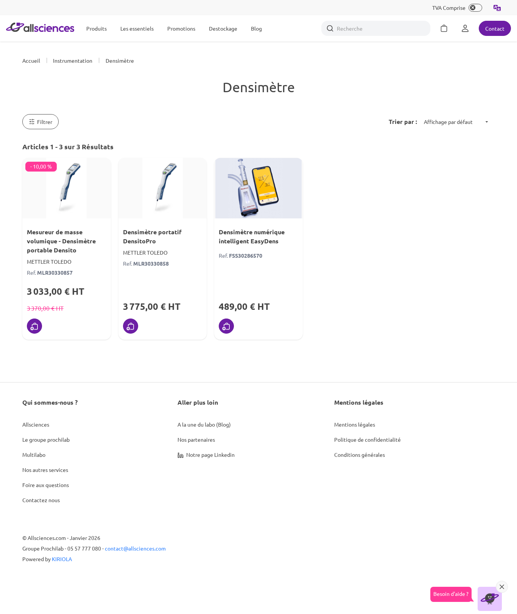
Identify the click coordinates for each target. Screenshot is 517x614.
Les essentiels (137, 28)
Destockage (223, 28)
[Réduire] (502, 587)
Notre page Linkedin (210, 454)
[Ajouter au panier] (34, 326)
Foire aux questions (45, 484)
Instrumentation (72, 60)
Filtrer (44, 121)
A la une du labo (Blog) (204, 424)
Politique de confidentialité (367, 439)
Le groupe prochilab (46, 439)
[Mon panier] (444, 28)
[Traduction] (497, 7)
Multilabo (33, 454)
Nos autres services (45, 469)
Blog (256, 28)
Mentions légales (354, 424)
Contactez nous (41, 499)
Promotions (181, 28)
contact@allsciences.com (135, 548)
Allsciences (35, 424)
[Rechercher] (330, 28)
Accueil (31, 60)
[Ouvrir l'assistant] (490, 599)
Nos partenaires (196, 439)
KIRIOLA (62, 558)
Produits (96, 28)
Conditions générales (359, 454)
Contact (495, 28)
